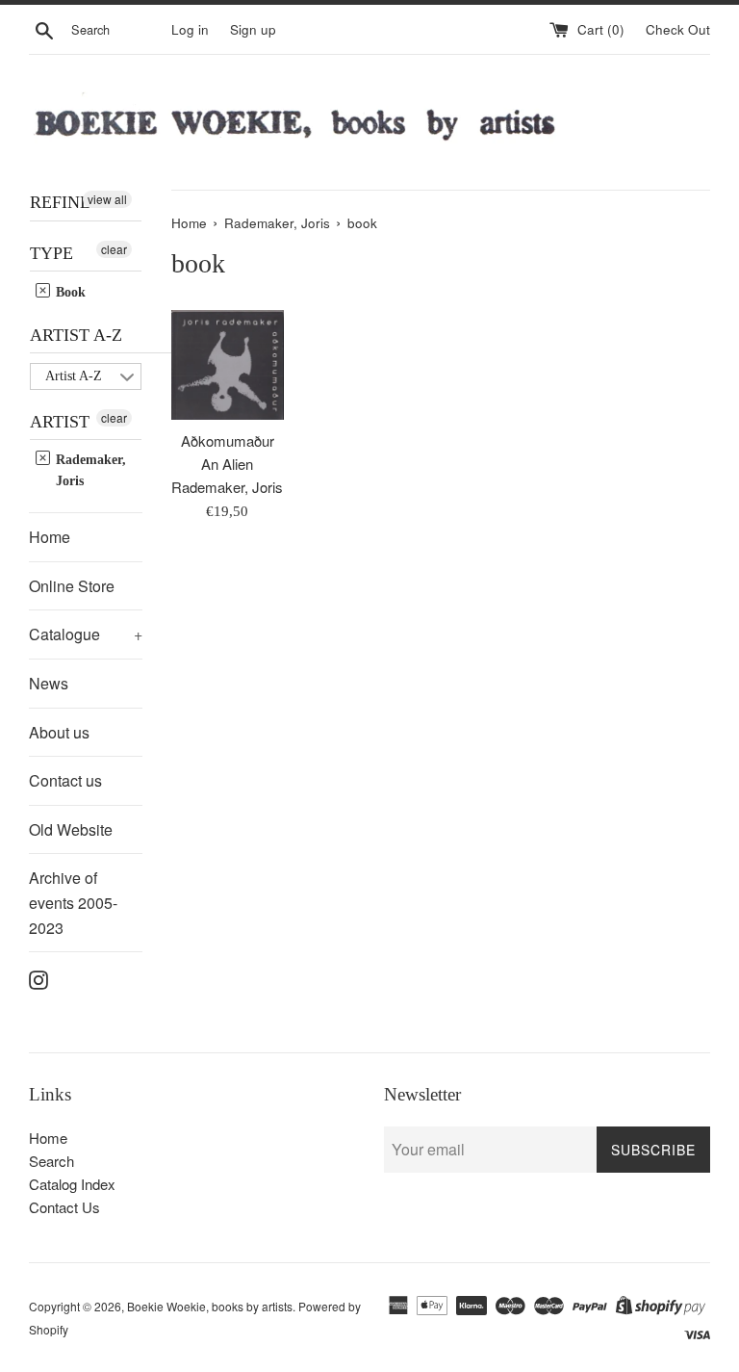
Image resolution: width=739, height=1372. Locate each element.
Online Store (72, 586)
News (48, 683)
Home (49, 537)
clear (114, 249)
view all (107, 199)
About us (59, 732)
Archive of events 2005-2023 (73, 902)
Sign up (253, 29)
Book (69, 292)
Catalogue (85, 634)
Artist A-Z (76, 335)
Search (51, 1161)
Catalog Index (72, 1184)
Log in (190, 29)
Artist (59, 421)
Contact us (65, 780)
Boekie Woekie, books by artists (210, 1306)
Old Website (71, 829)
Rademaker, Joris (89, 470)
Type (51, 253)
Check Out (678, 29)
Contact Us (64, 1207)
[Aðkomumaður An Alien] (228, 365)
